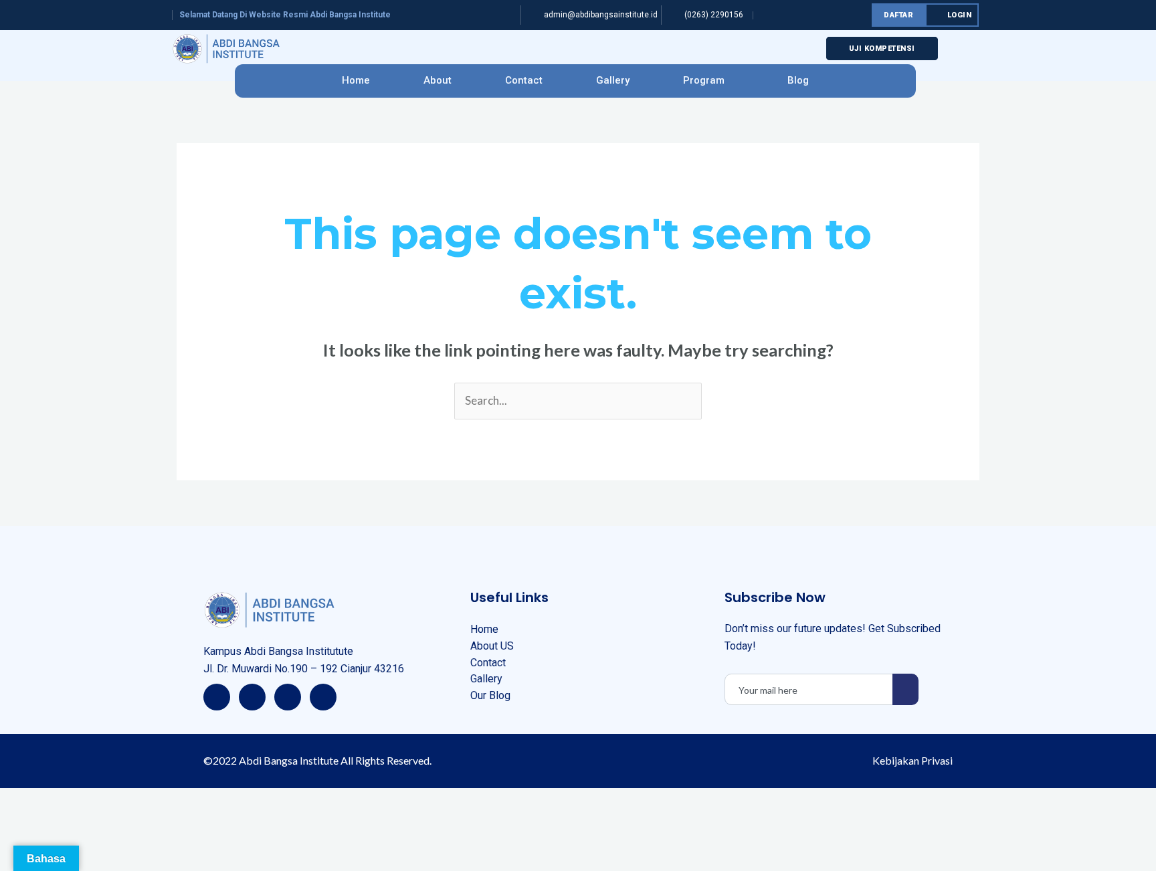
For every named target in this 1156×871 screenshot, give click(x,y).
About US (492, 646)
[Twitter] (252, 697)
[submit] (905, 689)
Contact (524, 80)
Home (356, 80)
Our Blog (490, 695)
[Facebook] (216, 697)
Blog (798, 80)
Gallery (613, 80)
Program (704, 80)
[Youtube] (323, 697)
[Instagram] (287, 697)
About (437, 80)
